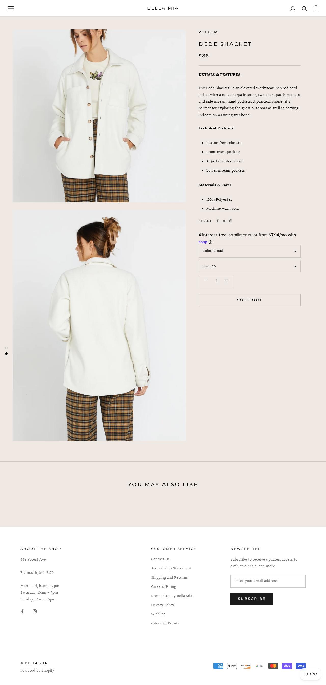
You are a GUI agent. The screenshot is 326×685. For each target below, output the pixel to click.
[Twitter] (224, 220)
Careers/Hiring (163, 587)
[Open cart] (316, 8)
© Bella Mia (33, 663)
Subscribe (252, 598)
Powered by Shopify (37, 670)
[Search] (304, 8)
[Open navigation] (11, 8)
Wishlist (158, 614)
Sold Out (249, 300)
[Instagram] (35, 611)
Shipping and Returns (169, 578)
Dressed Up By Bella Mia (171, 596)
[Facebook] (217, 220)
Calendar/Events (165, 624)
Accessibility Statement (171, 569)
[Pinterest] (230, 220)
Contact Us (160, 559)
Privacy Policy (162, 605)
